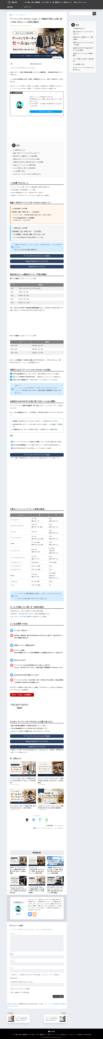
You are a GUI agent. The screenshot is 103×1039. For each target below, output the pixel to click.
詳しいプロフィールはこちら (46, 111)
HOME (52, 1031)
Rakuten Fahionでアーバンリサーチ (37, 261)
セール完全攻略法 (22, 616)
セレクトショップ (54, 828)
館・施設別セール (57, 2)
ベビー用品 (27, 2)
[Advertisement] (37, 128)
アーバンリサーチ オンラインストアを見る (37, 256)
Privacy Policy (87, 1034)
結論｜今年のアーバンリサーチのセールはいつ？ (26, 153)
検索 (94, 13)
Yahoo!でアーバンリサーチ (37, 266)
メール (13, 961)
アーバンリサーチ (42, 828)
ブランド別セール (46, 2)
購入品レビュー (68, 2)
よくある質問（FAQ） (19, 171)
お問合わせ (80, 1034)
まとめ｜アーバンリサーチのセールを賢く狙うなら (27, 174)
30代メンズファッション (80, 2)
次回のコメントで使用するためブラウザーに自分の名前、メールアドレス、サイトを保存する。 (36, 974)
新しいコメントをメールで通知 (20, 989)
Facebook (30, 916)
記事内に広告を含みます (36, 64)
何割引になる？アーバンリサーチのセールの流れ (26, 159)
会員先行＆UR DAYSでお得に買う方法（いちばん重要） (28, 162)
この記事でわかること (19, 150)
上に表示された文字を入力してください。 (22, 982)
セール (62, 828)
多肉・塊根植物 (35, 2)
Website (34, 916)
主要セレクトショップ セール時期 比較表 (24, 165)
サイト (12, 968)
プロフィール (27, 7)
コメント (13, 933)
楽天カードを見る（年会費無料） (22, 695)
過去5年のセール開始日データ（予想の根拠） (25, 156)
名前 (12, 954)
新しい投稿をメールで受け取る (20, 992)
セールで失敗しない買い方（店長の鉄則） (24, 168)
